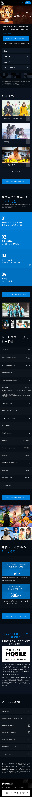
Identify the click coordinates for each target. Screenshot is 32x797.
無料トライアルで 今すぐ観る (16, 39)
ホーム (3, 787)
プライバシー (14, 787)
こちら (16, 45)
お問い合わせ (21, 787)
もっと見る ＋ (16, 171)
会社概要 (8, 787)
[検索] (23, 2)
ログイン (28, 2)
